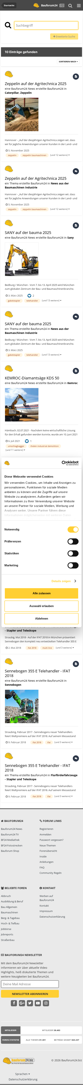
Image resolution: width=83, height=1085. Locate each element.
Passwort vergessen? (52, 840)
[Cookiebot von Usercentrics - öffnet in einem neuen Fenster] (62, 463)
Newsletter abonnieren (30, 994)
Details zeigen (61, 581)
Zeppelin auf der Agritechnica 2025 (35, 83)
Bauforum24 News (11, 829)
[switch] (73, 541)
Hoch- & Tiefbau (10, 923)
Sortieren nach (68, 61)
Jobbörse (6, 929)
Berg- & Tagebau (10, 918)
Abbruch (6, 896)
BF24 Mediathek (10, 840)
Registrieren (46, 829)
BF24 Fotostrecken (11, 845)
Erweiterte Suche (65, 36)
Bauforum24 (49, 5)
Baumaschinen (9, 912)
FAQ (42, 867)
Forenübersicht (48, 851)
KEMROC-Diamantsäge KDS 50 (32, 378)
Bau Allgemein (9, 907)
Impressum (46, 911)
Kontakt (44, 905)
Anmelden (45, 834)
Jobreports (7, 934)
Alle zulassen (42, 593)
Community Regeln (51, 873)
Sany (70, 237)
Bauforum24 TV (10, 834)
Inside (43, 856)
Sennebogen (13, 684)
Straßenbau (7, 940)
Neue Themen (48, 845)
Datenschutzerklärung (52, 916)
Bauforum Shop (10, 851)
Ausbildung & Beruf (12, 901)
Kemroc (72, 383)
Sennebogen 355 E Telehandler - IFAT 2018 (37, 673)
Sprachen (21, 1074)
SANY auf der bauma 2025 (28, 232)
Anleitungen (46, 862)
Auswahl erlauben (41, 606)
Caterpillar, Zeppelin (18, 93)
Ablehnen (41, 618)
